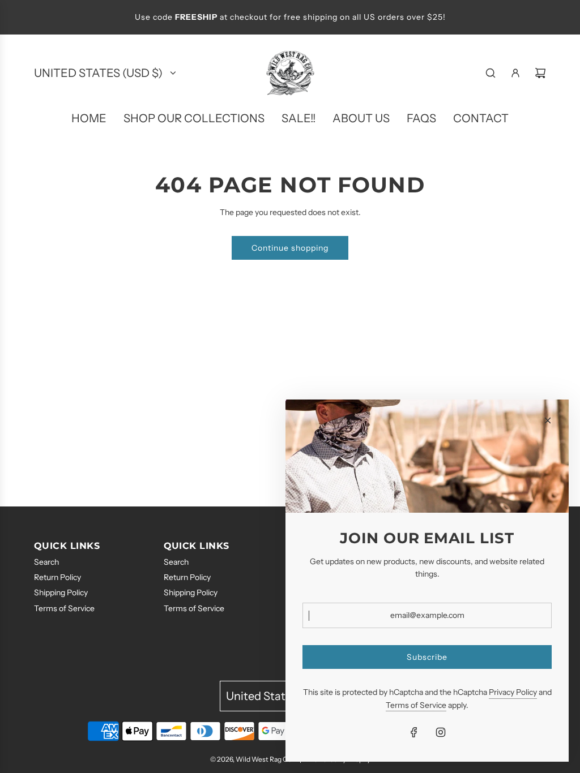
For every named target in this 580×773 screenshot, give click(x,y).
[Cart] (540, 73)
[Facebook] (414, 732)
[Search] (490, 73)
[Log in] (515, 73)
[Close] (547, 420)
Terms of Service (416, 705)
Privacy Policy (513, 692)
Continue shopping (290, 248)
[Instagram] (440, 732)
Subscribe (427, 657)
